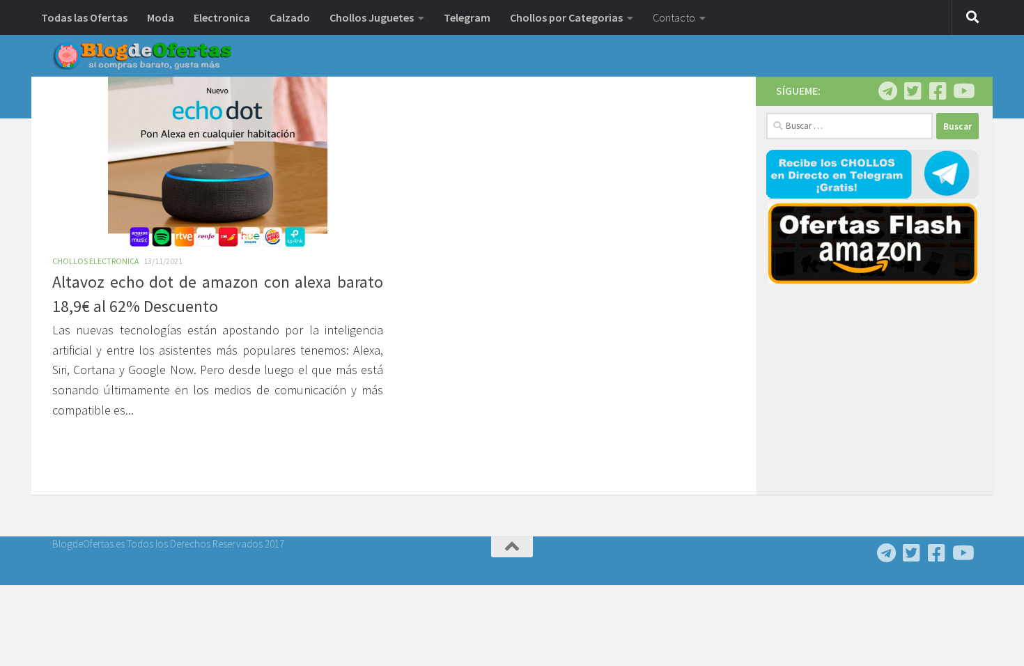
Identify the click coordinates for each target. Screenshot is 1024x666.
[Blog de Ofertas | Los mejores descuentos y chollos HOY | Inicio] (142, 56)
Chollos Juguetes (371, 17)
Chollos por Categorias (566, 17)
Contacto (674, 17)
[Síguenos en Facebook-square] (937, 91)
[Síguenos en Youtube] (962, 91)
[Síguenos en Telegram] (887, 91)
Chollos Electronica (95, 261)
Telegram (467, 17)
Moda (160, 17)
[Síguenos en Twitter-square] (912, 91)
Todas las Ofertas (84, 17)
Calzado (290, 17)
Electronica (222, 17)
